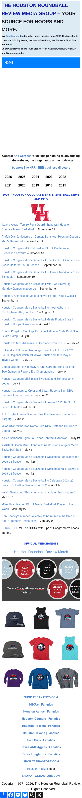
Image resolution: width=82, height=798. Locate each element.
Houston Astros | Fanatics (41, 711)
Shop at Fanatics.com (41, 697)
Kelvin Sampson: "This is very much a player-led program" (38, 492)
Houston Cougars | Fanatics (41, 718)
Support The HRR (24, 167)
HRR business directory (54, 167)
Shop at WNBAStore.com (41, 775)
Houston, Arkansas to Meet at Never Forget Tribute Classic (39, 296)
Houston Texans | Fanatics (41, 733)
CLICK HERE (10, 528)
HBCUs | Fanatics (41, 704)
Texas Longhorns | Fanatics (41, 754)
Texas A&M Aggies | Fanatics (41, 747)
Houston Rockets (38, 769)
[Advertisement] (41, 109)
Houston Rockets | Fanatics (41, 726)
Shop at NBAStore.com (41, 761)
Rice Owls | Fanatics (41, 740)
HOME (9, 62)
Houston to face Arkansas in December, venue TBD (34, 343)
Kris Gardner (12, 36)
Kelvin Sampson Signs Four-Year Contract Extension (34, 438)
